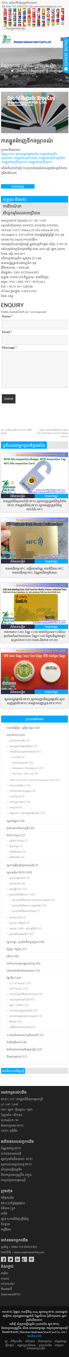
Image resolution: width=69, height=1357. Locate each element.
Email (7, 332)
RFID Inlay (13, 835)
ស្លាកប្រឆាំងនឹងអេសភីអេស (24, 911)
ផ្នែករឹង (10, 977)
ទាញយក (59, 1345)
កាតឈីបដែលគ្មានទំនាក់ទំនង (22, 751)
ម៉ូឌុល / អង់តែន (16, 1005)
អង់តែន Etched (16, 840)
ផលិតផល (30, 1341)
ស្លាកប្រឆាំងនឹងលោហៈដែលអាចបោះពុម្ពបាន (31, 899)
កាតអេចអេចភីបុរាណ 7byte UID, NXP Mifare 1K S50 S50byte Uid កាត (52, 433)
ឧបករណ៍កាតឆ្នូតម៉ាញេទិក (20, 1010)
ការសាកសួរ (17, 186)
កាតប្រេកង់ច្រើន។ (17, 785)
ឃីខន (10, 956)
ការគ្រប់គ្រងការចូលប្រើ (19, 999)
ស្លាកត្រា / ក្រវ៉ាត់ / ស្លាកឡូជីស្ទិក (23, 928)
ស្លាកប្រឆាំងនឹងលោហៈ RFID (17, 1159)
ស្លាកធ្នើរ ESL (15, 888)
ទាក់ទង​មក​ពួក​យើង (35, 1348)
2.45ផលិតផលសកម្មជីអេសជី (22, 1035)
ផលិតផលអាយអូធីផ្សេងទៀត (21, 1049)
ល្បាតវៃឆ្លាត (13, 820)
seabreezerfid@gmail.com (47, 6)
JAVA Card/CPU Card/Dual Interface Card (31, 780)
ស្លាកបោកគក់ (15, 883)
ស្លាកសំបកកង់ (15, 917)
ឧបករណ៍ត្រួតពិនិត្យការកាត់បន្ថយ (23, 994)
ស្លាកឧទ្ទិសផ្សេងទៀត (18, 933)
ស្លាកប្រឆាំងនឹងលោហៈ (19, 894)
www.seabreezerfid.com (29, 1252)
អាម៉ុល (4, 1273)
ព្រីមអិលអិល (14, 857)
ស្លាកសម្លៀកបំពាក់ (17, 877)
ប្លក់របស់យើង (45, 1345)
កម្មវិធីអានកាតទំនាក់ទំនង (20, 1027)
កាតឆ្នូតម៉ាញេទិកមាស (25, 157)
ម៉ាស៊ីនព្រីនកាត (14, 1042)
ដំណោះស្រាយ (14, 1056)
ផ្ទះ (6, 1341)
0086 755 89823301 (17, 6)
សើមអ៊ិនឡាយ (15, 851)
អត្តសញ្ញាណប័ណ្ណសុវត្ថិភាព (21, 746)
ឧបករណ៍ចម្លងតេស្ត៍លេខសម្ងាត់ (23, 1016)
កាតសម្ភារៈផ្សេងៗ (17, 801)
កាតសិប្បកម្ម (14, 796)
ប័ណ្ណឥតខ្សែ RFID (11, 1148)
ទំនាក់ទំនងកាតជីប (17, 740)
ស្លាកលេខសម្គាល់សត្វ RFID (16, 1164)
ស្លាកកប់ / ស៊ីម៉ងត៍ (17, 922)
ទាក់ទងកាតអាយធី (11, 1153)
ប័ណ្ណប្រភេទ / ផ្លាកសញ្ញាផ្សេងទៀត (49, 70)
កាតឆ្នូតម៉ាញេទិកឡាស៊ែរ (51, 157)
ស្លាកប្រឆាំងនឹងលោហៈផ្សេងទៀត (26, 905)
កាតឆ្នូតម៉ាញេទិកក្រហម (14, 161)
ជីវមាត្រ (12, 1021)
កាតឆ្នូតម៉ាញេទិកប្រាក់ (40, 161)
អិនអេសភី (6, 1289)
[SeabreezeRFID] (26, 42)
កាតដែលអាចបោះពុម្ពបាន (20, 790)
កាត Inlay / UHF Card (23, 773)
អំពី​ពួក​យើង (7, 1197)
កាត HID (16, 757)
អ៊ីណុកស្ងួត (14, 846)
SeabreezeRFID (10, 1294)
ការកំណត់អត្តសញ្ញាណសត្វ (21, 963)
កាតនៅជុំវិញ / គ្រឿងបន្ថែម (20, 727)
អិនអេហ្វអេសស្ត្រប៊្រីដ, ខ (16, 1174)
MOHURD (8, 1283)
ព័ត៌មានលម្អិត (17, 496)
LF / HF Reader (17, 983)
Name (7, 316)
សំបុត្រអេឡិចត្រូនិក (11, 1169)
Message (9, 347)
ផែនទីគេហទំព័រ (34, 1336)
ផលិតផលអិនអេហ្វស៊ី (18, 828)
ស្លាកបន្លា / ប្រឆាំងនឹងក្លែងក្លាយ (23, 941)
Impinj (5, 1278)
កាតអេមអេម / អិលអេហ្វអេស (25, 768)
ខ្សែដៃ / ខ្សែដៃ (14, 949)
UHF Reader (15, 988)
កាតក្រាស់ (13, 807)
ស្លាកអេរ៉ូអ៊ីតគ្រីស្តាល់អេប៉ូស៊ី (20, 865)
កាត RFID (23, 70)
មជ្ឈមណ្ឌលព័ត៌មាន (26, 1345)
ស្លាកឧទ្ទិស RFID (16, 872)
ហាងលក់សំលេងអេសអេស (20, 970)
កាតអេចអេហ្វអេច (20, 762)
